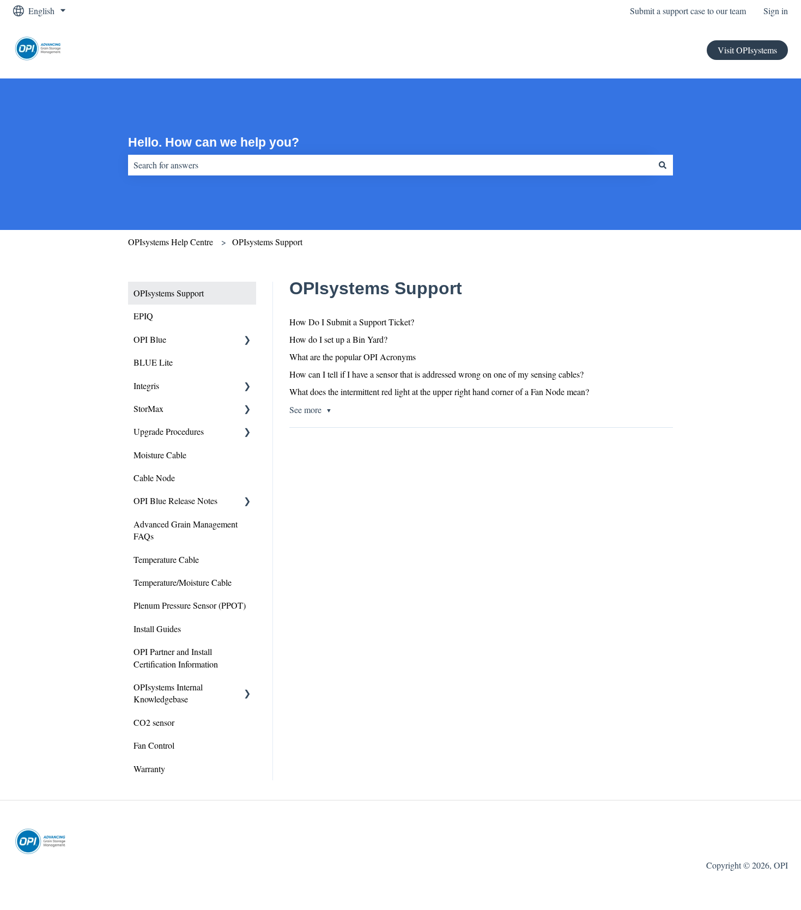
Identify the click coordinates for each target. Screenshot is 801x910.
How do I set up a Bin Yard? (338, 339)
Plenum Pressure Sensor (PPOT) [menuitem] (190, 605)
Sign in (775, 10)
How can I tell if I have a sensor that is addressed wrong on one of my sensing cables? (436, 374)
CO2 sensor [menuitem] (154, 722)
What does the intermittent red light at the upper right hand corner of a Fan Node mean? (439, 391)
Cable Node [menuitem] (154, 477)
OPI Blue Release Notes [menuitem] (175, 500)
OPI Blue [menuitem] (150, 339)
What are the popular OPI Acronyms (352, 356)
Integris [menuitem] (146, 385)
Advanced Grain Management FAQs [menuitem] (186, 530)
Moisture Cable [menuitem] (160, 454)
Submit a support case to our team (688, 10)
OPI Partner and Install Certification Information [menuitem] (176, 657)
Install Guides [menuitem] (157, 628)
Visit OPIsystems (747, 50)
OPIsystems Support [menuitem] (169, 293)
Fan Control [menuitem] (154, 745)
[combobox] (390, 165)
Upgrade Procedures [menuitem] (169, 431)
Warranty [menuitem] (149, 768)
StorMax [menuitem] (148, 408)
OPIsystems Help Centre (170, 241)
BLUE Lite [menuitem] (153, 362)
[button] (247, 340)
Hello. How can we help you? (213, 142)
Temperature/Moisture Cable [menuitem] (183, 582)
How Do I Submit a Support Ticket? (351, 321)
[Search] (662, 165)
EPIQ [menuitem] (143, 315)
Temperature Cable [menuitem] (166, 559)
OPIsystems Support (267, 241)
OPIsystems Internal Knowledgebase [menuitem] (168, 693)
